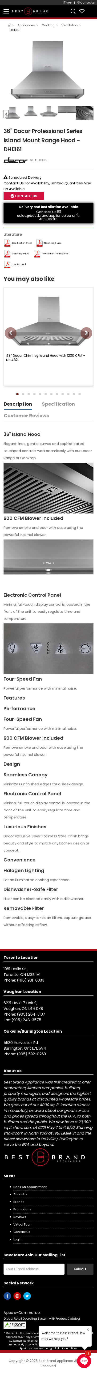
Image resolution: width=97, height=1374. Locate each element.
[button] (17, 394)
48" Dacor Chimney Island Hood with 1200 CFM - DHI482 (45, 357)
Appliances (26, 25)
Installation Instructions (55, 253)
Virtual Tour (22, 1224)
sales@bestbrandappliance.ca (44, 215)
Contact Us (46, 211)
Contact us (21, 1232)
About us (20, 1194)
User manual (19, 264)
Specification (58, 404)
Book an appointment (30, 1187)
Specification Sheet (22, 243)
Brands (18, 1202)
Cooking (48, 25)
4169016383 (48, 219)
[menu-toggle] (6, 11)
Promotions (22, 1209)
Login (17, 1239)
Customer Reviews (26, 415)
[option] (48, 70)
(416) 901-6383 (30, 980)
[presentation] (10, 333)
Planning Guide (52, 243)
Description (18, 404)
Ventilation (69, 25)
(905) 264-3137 (31, 1014)
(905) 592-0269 (31, 1054)
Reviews (19, 1217)
